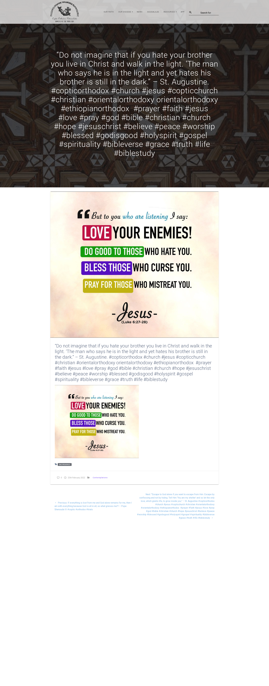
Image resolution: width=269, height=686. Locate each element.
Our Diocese (124, 12)
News (139, 12)
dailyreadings (64, 464)
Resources (169, 12)
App (182, 12)
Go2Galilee (153, 12)
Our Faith (109, 12)
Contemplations (100, 478)
